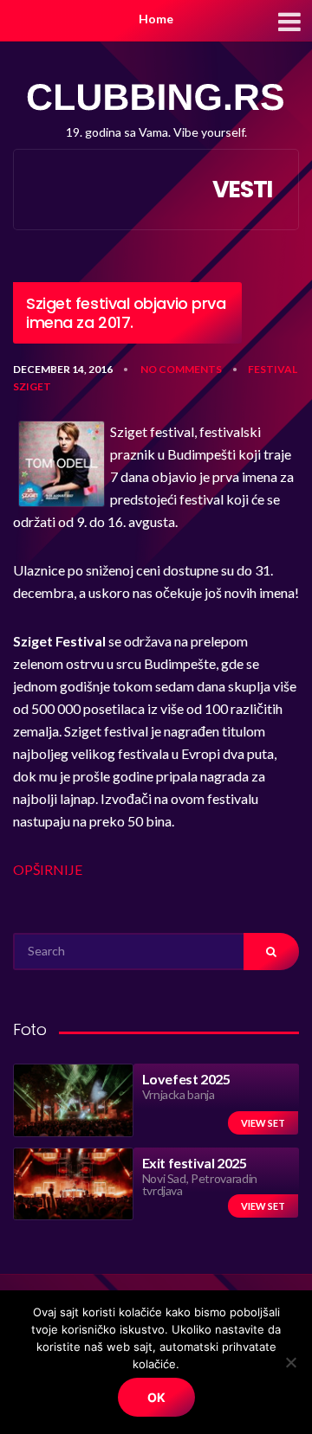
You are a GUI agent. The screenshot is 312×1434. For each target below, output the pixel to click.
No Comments (181, 369)
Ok (156, 1397)
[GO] (271, 951)
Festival (272, 369)
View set (263, 1123)
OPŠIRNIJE (47, 869)
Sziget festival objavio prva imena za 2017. (125, 312)
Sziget (32, 386)
